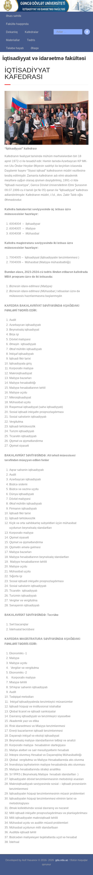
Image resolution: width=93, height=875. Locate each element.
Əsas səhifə (13, 16)
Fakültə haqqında (17, 24)
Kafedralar (31, 32)
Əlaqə (35, 48)
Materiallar (13, 40)
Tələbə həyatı (15, 48)
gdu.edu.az (61, 860)
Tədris (31, 40)
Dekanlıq (12, 32)
